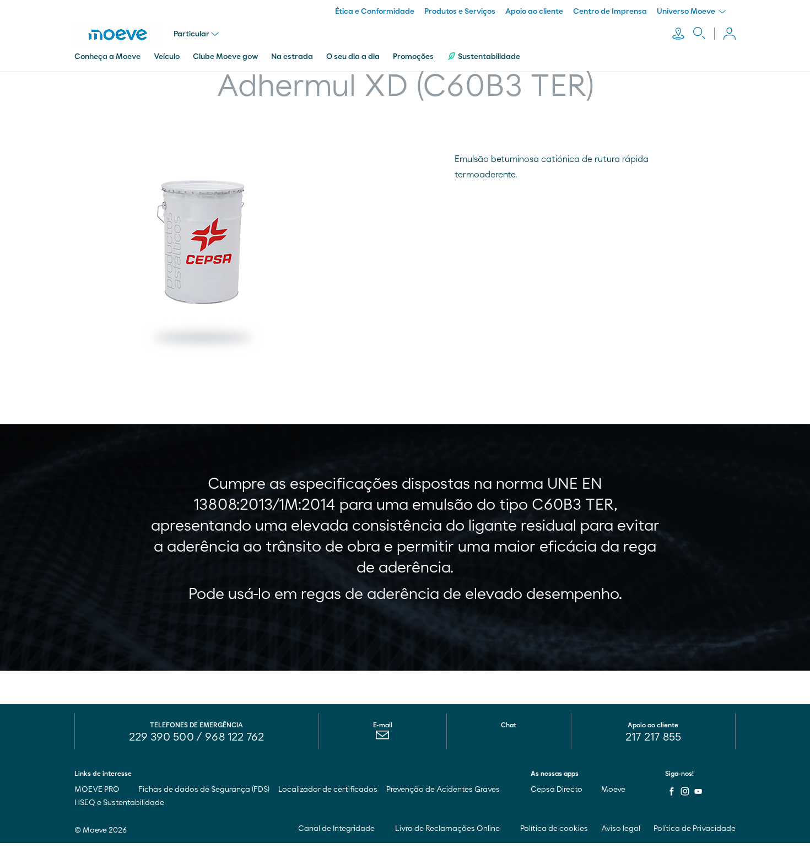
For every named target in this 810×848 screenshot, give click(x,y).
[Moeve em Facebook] (671, 791)
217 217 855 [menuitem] (653, 737)
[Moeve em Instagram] (685, 791)
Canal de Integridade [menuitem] (337, 829)
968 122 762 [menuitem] (234, 737)
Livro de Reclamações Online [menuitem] (448, 829)
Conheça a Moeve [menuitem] (107, 57)
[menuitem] (382, 738)
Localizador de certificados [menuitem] (327, 789)
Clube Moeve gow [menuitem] (225, 57)
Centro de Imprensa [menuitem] (610, 11)
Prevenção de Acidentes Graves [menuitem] (443, 789)
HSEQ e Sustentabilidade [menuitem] (119, 803)
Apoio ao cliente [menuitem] (534, 11)
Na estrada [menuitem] (292, 57)
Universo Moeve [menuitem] (687, 11)
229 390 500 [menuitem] (161, 737)
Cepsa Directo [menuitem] (557, 789)
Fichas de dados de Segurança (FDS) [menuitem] (203, 789)
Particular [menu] (191, 34)
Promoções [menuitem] (413, 57)
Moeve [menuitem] (614, 789)
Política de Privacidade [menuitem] (695, 829)
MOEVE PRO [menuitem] (97, 789)
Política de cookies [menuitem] (554, 829)
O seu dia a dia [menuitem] (353, 57)
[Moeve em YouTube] (698, 791)
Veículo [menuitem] (167, 57)
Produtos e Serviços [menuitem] (459, 11)
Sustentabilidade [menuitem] (489, 57)
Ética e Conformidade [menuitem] (374, 11)
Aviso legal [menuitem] (620, 829)
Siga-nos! (679, 773)
